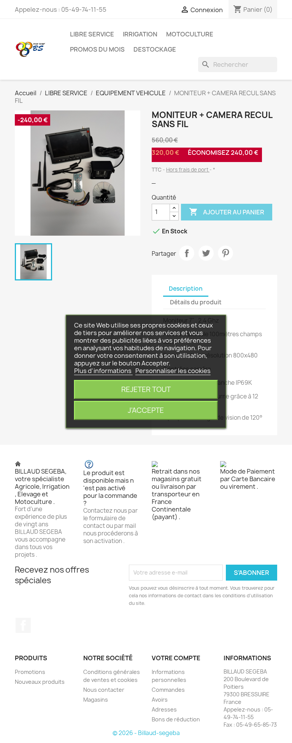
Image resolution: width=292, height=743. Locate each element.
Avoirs (160, 699)
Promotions (30, 671)
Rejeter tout (146, 389)
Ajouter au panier (226, 211)
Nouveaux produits (40, 681)
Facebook (23, 625)
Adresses (164, 709)
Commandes (168, 689)
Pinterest (225, 253)
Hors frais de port (187, 169)
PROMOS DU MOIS (97, 49)
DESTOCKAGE (154, 49)
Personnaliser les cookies (173, 371)
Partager (186, 253)
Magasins (95, 699)
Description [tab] (186, 289)
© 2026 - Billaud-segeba (146, 733)
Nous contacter (103, 689)
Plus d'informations (103, 371)
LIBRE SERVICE (92, 34)
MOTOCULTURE (189, 34)
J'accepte (146, 410)
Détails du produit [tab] (196, 302)
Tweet (206, 253)
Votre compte (176, 658)
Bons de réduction (176, 719)
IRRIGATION (140, 34)
